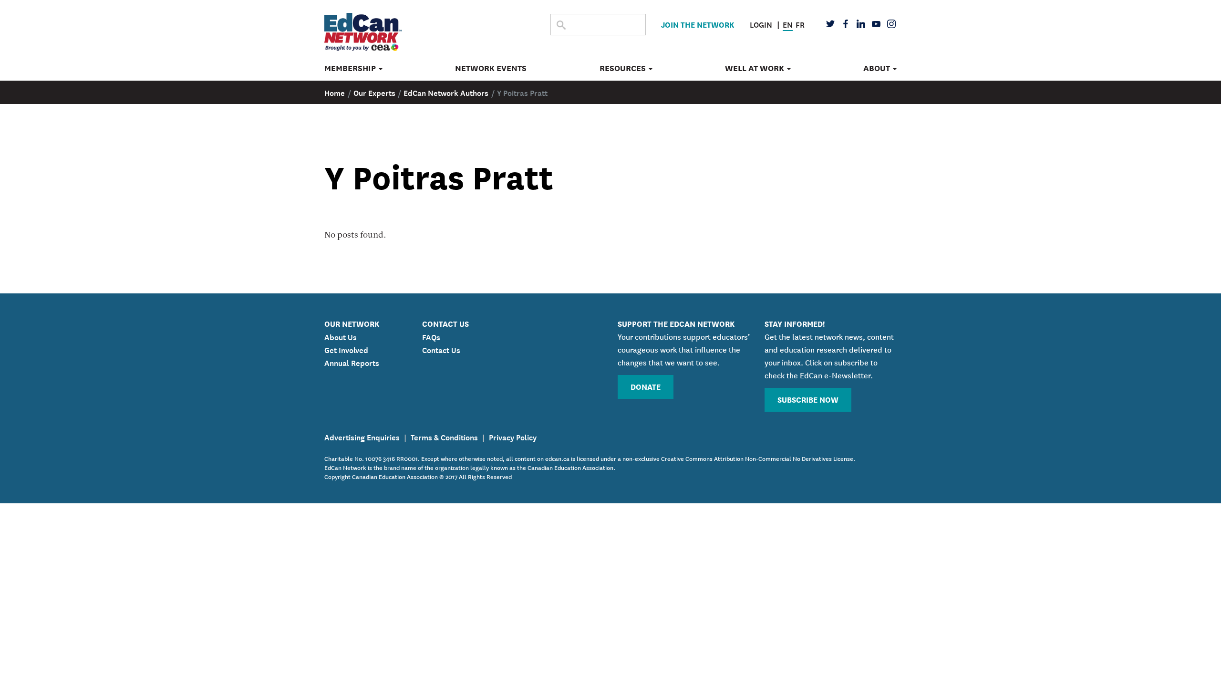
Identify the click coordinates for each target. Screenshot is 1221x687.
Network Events (491, 68)
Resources (624, 68)
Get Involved (346, 349)
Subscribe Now (807, 399)
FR (800, 24)
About (877, 68)
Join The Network (697, 24)
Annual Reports (351, 362)
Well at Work (755, 68)
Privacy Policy (513, 436)
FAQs (431, 336)
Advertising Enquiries (362, 436)
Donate (646, 386)
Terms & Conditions (444, 436)
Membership (351, 68)
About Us (340, 336)
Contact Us (441, 349)
